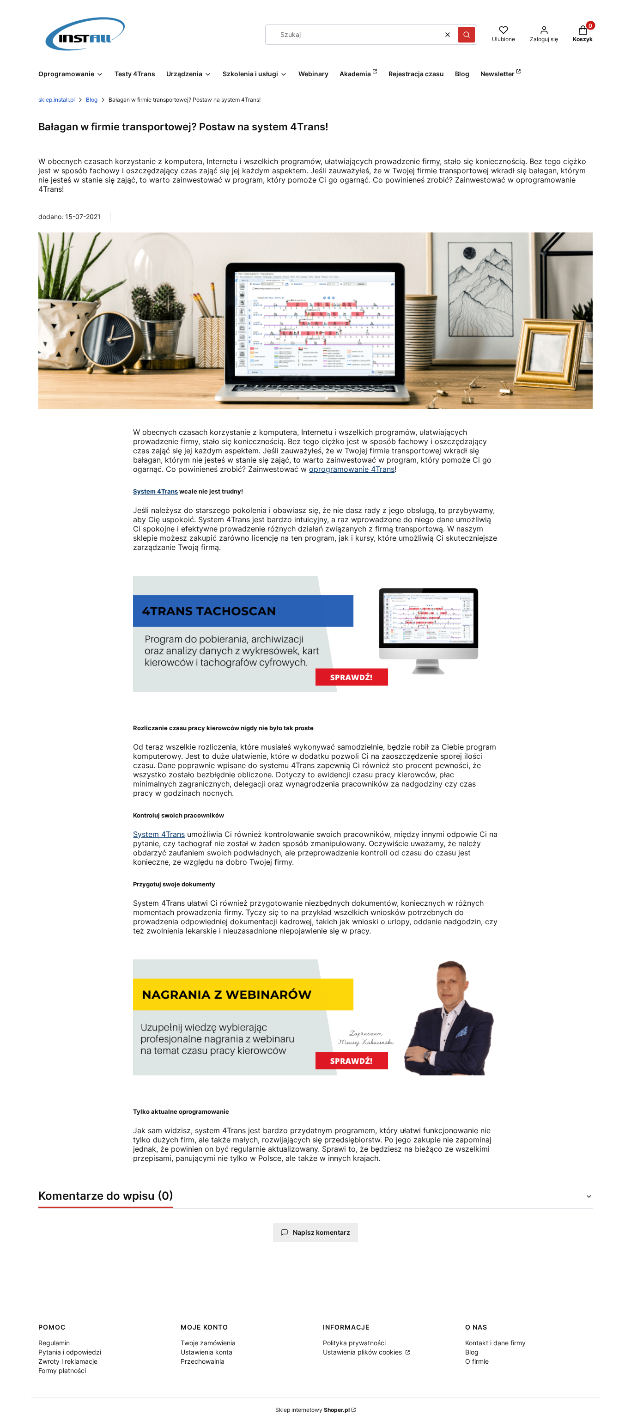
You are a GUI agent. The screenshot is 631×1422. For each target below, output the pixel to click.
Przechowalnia (202, 1361)
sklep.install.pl (56, 99)
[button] (466, 35)
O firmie (477, 1361)
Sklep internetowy (312, 1409)
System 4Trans (155, 491)
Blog (91, 99)
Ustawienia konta (206, 1352)
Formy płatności (62, 1370)
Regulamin (54, 1343)
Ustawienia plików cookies (363, 1352)
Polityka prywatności (354, 1343)
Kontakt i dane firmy (495, 1343)
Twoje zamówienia (208, 1343)
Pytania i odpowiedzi (69, 1352)
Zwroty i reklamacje (67, 1361)
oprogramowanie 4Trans (351, 469)
